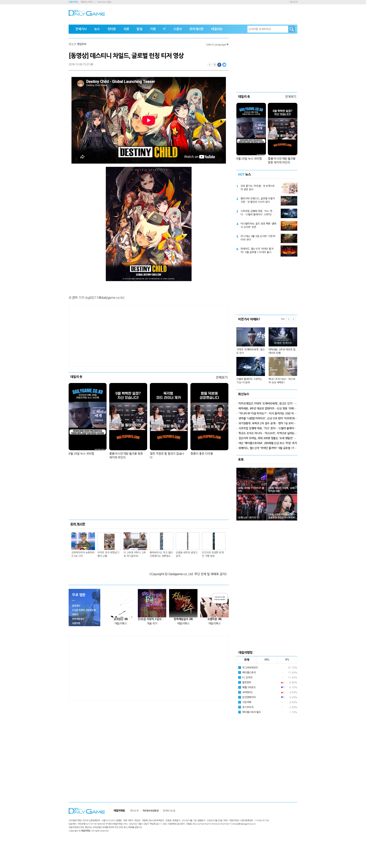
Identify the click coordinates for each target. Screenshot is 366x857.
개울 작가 (152, 623)
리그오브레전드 (248, 667)
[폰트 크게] (214, 65)
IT (164, 29)
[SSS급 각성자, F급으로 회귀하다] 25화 (152, 619)
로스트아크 (246, 707)
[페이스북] (219, 65)
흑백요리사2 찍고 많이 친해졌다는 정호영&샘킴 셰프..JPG (161, 554)
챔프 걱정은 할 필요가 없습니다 (167, 455)
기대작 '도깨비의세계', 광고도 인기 (250, 351)
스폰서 (177, 29)
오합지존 (76, 623)
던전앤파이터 (247, 697)
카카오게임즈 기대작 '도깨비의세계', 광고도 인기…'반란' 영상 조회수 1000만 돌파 (267, 403)
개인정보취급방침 (150, 811)
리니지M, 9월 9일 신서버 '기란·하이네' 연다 (258, 238)
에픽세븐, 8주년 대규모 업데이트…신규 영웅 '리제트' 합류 (267, 408)
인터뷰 (112, 29)
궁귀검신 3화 (121, 619)
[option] (266, 354)
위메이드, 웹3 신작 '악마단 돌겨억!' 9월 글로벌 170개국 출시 (257, 250)
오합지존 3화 (214, 619)
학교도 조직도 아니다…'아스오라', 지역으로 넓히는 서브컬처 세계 (267, 433)
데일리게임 (73, 2)
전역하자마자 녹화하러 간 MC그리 (82, 554)
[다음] (293, 319)
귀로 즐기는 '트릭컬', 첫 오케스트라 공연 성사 (258, 188)
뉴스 (97, 29)
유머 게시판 (77, 524)
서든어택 (245, 702)
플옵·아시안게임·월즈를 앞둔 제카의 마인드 (126, 455)
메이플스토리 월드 (249, 712)
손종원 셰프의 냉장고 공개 (186, 554)
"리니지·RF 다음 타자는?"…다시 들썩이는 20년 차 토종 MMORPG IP (267, 413)
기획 (153, 29)
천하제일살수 (78, 619)
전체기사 (81, 29)
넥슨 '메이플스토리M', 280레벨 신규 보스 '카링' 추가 (267, 443)
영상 (71, 44)
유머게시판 (196, 29)
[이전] (288, 319)
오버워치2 (246, 692)
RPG (266, 659)
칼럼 (139, 29)
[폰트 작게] (209, 65)
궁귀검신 (76, 606)
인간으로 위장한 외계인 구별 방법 (212, 554)
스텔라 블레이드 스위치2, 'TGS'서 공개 (249, 381)
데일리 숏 (76, 376)
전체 (246, 659)
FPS (287, 659)
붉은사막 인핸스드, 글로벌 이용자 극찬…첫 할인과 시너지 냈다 (258, 200)
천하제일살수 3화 (183, 619)
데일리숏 (216, 29)
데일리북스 (121, 623)
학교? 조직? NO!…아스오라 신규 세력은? (282, 381)
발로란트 (245, 682)
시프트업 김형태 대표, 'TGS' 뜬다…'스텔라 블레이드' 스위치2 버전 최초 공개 (258, 213)
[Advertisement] (149, 336)
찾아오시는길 (169, 811)
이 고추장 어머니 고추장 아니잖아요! (135, 554)
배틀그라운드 (247, 687)
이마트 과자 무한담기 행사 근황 (108, 554)
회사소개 (293, 2)
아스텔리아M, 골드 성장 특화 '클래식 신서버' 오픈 (258, 225)
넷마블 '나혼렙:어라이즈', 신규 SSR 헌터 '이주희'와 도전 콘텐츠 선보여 (267, 418)
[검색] (291, 29)
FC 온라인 (246, 677)
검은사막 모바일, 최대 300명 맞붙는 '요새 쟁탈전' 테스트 (267, 438)
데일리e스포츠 (87, 2)
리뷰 (126, 29)
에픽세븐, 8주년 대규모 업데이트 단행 (282, 351)
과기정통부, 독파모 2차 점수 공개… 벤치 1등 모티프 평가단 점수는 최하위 (267, 423)
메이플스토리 (247, 672)
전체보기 (222, 377)
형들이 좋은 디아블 (201, 453)
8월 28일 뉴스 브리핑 (81, 453)
